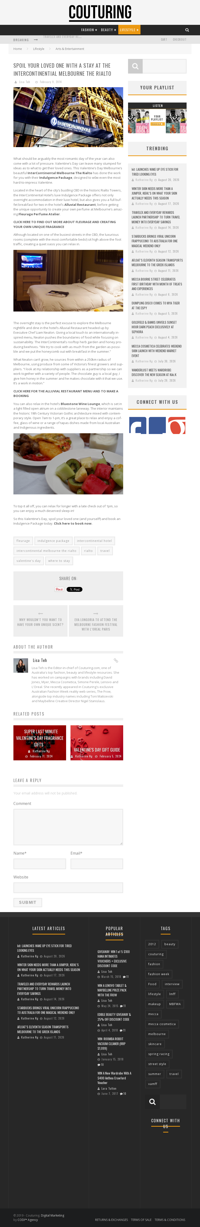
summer (154, 1074)
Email (76, 853)
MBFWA (175, 1004)
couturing (156, 954)
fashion (154, 964)
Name (20, 853)
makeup (154, 1004)
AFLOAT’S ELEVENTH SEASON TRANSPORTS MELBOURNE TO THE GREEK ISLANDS (157, 262)
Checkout (180, 39)
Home (17, 49)
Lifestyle (127, 29)
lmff (172, 994)
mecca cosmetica (162, 1024)
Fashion (87, 29)
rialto (88, 551)
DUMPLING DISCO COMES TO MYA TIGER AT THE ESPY (156, 305)
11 (127, 977)
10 (102, 1065)
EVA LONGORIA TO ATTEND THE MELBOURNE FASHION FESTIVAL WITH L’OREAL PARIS (96, 624)
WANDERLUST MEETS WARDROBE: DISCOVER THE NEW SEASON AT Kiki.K (154, 372)
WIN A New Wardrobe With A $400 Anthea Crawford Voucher (114, 1078)
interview (172, 984)
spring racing (159, 1054)
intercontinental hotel (94, 541)
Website (20, 877)
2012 (152, 944)
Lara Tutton (109, 1088)
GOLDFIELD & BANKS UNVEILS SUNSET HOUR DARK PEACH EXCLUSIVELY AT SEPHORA (154, 327)
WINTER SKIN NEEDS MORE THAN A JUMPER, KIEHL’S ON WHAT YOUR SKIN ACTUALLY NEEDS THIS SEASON (154, 193)
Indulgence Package (55, 177)
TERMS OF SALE (141, 1220)
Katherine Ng (41, 751)
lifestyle (154, 994)
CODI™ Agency (28, 1220)
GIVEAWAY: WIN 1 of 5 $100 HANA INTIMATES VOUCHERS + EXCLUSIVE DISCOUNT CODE (114, 958)
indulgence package (54, 541)
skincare (155, 1044)
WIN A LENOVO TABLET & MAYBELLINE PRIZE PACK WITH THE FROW (112, 990)
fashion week (158, 974)
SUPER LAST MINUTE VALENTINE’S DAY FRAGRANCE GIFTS (39, 738)
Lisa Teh (24, 82)
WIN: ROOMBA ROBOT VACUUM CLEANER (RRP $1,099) (112, 1043)
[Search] (187, 29)
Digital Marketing (52, 1215)
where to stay (59, 561)
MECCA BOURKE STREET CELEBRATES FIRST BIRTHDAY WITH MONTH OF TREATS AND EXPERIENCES (157, 284)
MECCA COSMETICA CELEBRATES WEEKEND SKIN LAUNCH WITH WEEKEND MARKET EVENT (157, 351)
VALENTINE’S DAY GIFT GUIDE (97, 749)
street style (157, 1064)
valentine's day (29, 561)
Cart (164, 39)
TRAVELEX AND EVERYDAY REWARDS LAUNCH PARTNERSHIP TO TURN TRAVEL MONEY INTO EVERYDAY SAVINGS (156, 217)
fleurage (23, 541)
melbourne (157, 1034)
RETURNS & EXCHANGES (111, 1220)
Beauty (107, 29)
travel (105, 551)
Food (152, 984)
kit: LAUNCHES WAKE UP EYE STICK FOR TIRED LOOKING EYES (155, 172)
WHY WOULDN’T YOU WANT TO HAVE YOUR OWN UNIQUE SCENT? (40, 622)
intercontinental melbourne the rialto (47, 551)
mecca (153, 1014)
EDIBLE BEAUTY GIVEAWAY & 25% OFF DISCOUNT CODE (114, 1017)
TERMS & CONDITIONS (170, 1220)
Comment (22, 803)
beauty (169, 944)
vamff (152, 1084)
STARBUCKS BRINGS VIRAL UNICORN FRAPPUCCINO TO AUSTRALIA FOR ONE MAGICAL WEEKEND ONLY (155, 241)
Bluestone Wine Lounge (80, 404)
